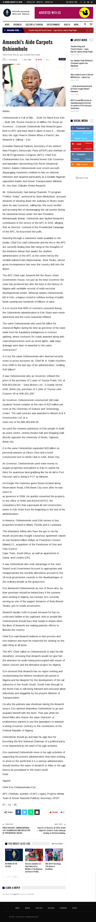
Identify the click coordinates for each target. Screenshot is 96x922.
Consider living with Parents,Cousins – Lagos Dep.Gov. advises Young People (53, 30)
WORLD (27, 908)
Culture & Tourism (34, 24)
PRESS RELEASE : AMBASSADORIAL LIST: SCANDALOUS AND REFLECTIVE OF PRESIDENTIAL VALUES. (16, 830)
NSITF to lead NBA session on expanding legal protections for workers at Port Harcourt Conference (81, 104)
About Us (40, 2)
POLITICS (39, 908)
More (76, 24)
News (7, 24)
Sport (74, 908)
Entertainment (53, 24)
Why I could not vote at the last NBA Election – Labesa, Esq (82, 75)
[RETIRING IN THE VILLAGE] (14, 855)
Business (18, 24)
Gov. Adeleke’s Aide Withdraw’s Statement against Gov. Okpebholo (82, 63)
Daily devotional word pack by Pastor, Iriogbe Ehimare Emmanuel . (81, 89)
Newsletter (31, 2)
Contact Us (49, 2)
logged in (15, 894)
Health (67, 24)
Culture (51, 908)
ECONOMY (63, 908)
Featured (62, 59)
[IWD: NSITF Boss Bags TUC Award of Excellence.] (54, 855)
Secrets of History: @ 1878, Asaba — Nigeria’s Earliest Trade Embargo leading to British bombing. (51, 830)
